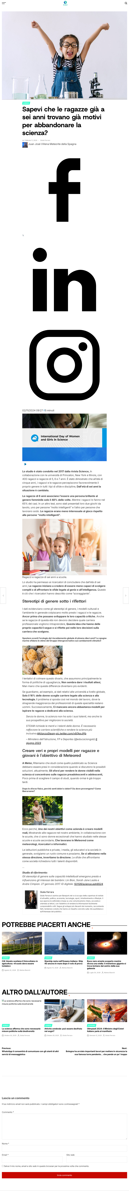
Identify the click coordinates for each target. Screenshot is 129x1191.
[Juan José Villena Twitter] (23, 235)
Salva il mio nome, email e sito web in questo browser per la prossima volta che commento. (46, 1166)
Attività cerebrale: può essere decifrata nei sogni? (63, 1029)
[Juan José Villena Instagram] (64, 406)
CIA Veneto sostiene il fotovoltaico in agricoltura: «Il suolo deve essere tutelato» (20, 963)
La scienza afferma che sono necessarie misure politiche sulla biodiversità (21, 1029)
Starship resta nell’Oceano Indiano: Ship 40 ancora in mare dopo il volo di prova (63, 962)
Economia (91, 1025)
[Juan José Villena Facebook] (64, 231)
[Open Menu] (4, 3)
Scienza (26, 103)
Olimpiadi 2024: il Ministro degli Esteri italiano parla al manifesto (105, 1029)
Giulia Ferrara (45, 140)
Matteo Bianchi (25, 970)
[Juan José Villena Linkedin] (64, 320)
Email (5, 1155)
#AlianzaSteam (46, 733)
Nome (5, 1143)
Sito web (70, 1155)
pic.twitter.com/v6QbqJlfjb (71, 733)
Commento (8, 1112)
